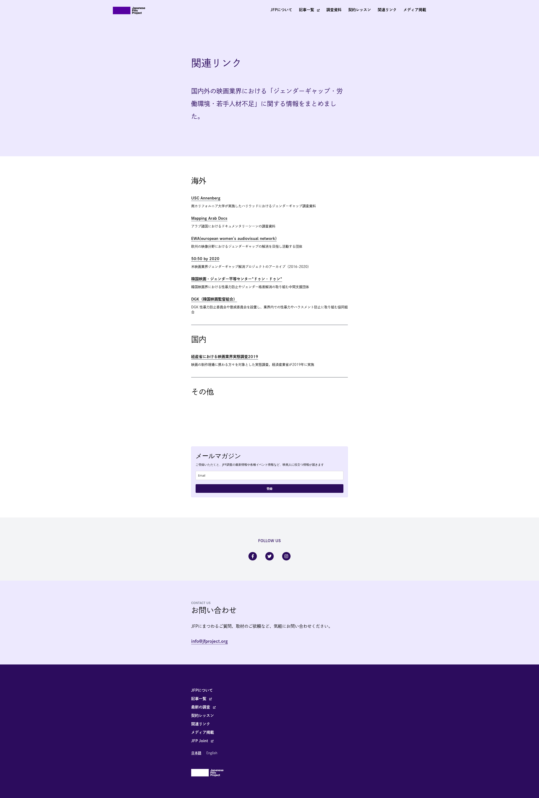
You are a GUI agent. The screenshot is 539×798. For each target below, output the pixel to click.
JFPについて (281, 10)
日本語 (196, 753)
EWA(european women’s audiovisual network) (234, 238)
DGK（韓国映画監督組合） (214, 299)
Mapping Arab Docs (209, 218)
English (211, 753)
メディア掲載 (414, 10)
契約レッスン (359, 10)
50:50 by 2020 (205, 259)
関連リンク (387, 10)
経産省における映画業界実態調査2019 (224, 356)
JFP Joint (200, 741)
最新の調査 (201, 707)
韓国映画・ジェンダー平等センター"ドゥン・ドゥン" (236, 279)
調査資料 (334, 10)
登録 (269, 489)
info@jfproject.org (209, 641)
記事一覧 (307, 10)
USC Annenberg (205, 198)
